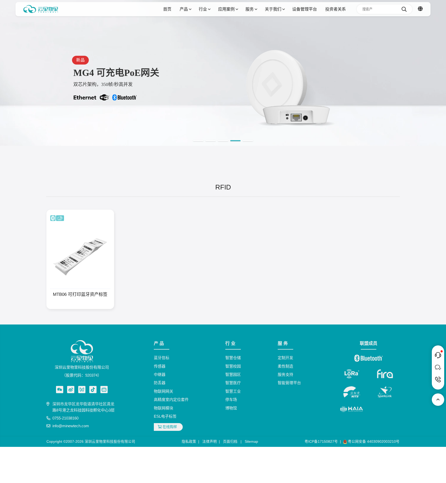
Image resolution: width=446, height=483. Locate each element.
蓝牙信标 (161, 357)
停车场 (231, 399)
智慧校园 (233, 366)
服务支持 (285, 374)
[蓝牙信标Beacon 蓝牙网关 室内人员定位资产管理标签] (40, 9)
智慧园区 (233, 374)
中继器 (159, 374)
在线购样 (169, 427)
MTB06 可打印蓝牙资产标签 (80, 294)
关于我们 (273, 9)
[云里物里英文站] (420, 9)
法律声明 (209, 442)
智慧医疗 (233, 383)
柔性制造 (285, 366)
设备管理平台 (304, 9)
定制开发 (285, 357)
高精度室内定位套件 (171, 399)
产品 (184, 9)
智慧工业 (233, 391)
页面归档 (230, 442)
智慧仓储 (233, 357)
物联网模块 (163, 408)
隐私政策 (189, 442)
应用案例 (227, 9)
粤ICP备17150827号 (321, 442)
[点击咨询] (438, 355)
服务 (250, 9)
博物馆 (231, 408)
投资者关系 (335, 9)
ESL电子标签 (165, 416)
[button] (198, 140)
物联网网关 (163, 391)
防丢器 (159, 383)
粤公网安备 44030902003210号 (373, 442)
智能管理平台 (289, 383)
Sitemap (251, 442)
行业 (203, 9)
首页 (167, 9)
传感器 (159, 366)
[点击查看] (70, 389)
